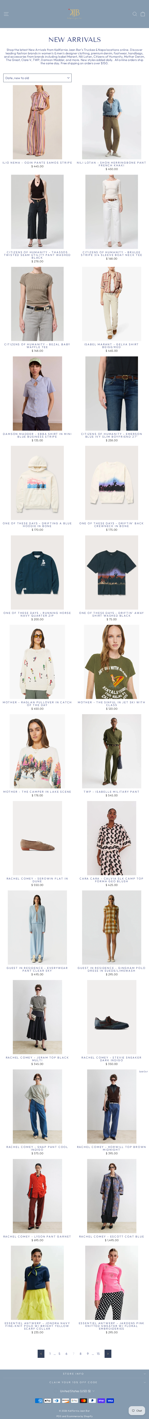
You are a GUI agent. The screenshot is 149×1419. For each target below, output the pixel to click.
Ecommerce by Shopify (80, 1416)
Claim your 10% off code (73, 1382)
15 (98, 1354)
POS (58, 1416)
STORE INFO (73, 1373)
